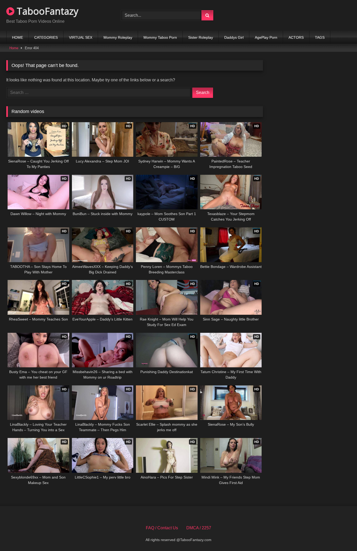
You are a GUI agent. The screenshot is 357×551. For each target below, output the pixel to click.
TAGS (320, 37)
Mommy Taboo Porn (160, 37)
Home (13, 48)
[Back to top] (341, 535)
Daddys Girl (234, 37)
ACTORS (296, 37)
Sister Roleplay (200, 37)
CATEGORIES (46, 37)
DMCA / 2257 (198, 528)
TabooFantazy (46, 11)
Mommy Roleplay (117, 37)
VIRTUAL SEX (80, 37)
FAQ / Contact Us (162, 528)
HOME (17, 37)
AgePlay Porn (266, 37)
